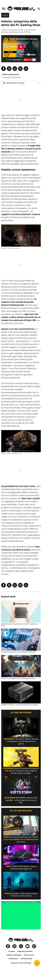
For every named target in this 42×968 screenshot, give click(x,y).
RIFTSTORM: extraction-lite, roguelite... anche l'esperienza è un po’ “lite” (21, 800)
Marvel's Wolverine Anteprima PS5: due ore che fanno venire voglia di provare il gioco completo (21, 770)
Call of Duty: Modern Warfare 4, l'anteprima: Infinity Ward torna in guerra (21, 741)
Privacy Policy (29, 955)
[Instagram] (15, 946)
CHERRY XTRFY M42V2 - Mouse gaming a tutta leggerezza (21, 867)
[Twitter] (22, 946)
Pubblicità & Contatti (24, 951)
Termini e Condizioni (14, 955)
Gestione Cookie (26, 958)
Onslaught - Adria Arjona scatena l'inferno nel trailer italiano (21, 894)
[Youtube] (28, 946)
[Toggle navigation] (3, 8)
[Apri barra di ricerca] (39, 8)
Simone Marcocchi (11, 74)
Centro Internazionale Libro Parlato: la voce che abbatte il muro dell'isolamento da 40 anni (21, 839)
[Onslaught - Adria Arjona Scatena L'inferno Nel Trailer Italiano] (21, 882)
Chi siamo (11, 951)
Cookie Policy (13, 958)
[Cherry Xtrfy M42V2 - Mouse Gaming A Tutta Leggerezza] (21, 855)
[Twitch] (34, 946)
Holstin (5, 15)
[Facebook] (9, 946)
